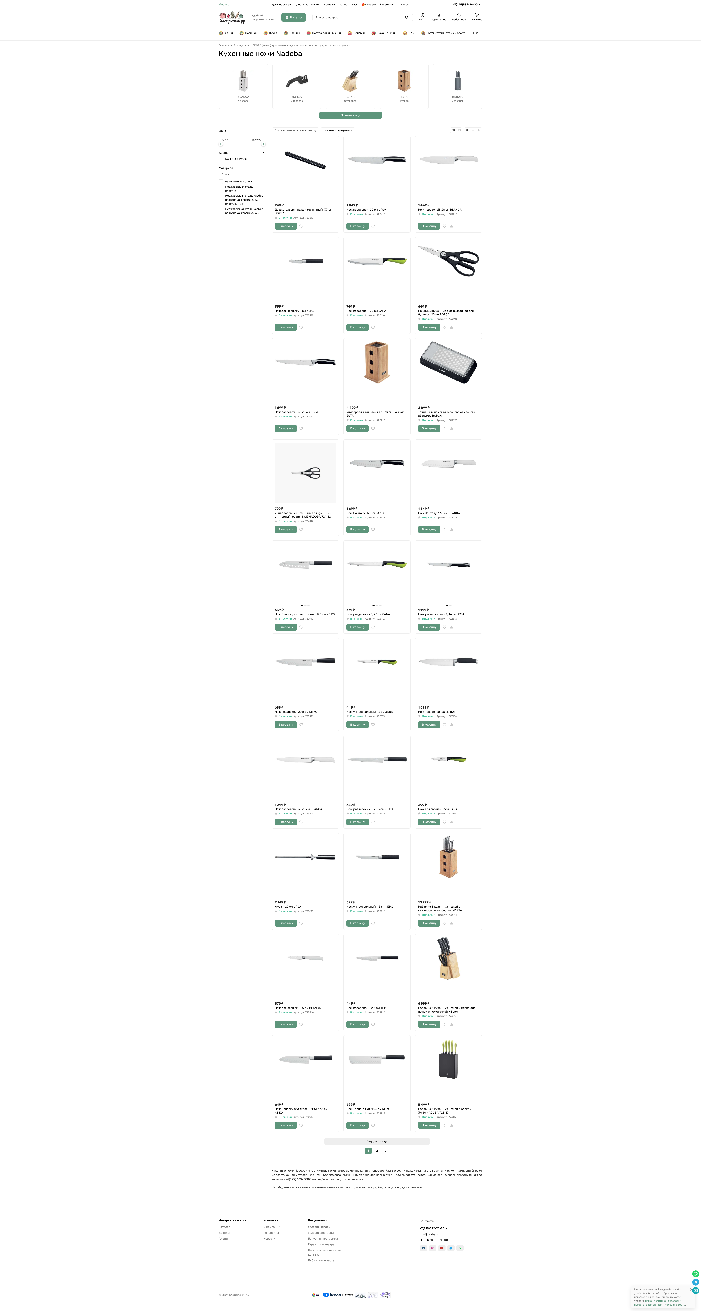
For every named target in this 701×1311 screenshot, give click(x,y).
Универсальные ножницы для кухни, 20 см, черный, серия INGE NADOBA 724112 (303, 514)
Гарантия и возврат (322, 1244)
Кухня (273, 33)
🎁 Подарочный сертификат (379, 4)
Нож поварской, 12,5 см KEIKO (367, 1008)
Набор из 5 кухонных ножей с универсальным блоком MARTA (440, 908)
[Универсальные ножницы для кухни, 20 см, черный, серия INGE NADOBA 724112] (305, 473)
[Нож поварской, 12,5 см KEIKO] (377, 967)
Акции (229, 33)
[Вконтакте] (423, 1248)
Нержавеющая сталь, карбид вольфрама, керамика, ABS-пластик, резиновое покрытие (244, 215)
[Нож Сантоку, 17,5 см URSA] (377, 473)
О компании (271, 1227)
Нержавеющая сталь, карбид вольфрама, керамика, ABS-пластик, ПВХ (244, 199)
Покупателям (317, 1220)
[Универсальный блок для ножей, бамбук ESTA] (377, 371)
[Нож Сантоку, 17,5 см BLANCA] (448, 473)
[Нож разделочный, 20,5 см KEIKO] (377, 769)
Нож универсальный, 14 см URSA (441, 614)
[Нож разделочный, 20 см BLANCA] (305, 769)
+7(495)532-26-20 (465, 4)
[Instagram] (432, 1248)
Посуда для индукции (326, 33)
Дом (411, 33)
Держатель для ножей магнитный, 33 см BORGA (303, 211)
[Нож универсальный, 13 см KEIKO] (377, 866)
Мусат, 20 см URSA (288, 906)
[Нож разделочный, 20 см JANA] (377, 574)
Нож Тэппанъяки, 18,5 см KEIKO (368, 1109)
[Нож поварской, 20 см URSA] (377, 169)
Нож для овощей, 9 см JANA (437, 809)
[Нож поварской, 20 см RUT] (448, 671)
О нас (343, 4)
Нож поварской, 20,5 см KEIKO (296, 711)
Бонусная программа (323, 1238)
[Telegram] (451, 1248)
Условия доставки (321, 1232)
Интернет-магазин (232, 1220)
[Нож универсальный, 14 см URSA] (448, 574)
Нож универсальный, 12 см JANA (369, 711)
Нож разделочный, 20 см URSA (296, 412)
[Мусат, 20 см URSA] (305, 866)
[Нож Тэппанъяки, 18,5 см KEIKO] (377, 1068)
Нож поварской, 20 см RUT (436, 711)
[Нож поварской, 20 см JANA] (377, 270)
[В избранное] (301, 226)
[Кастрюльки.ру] (232, 17)
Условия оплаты (319, 1227)
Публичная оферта (321, 1260)
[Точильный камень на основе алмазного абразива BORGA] (448, 371)
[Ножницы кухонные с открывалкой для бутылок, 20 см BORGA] (448, 270)
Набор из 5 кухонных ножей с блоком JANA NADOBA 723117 (444, 1110)
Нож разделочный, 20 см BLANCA (298, 809)
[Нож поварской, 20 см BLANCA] (448, 169)
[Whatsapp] (460, 1248)
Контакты (330, 4)
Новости (269, 1238)
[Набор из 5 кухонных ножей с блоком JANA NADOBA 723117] (448, 1068)
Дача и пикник (386, 33)
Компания (270, 1220)
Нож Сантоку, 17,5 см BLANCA (439, 513)
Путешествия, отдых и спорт (446, 33)
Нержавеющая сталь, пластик (239, 188)
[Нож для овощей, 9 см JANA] (448, 769)
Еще (475, 33)
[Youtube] (442, 1248)
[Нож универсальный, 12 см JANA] (377, 671)
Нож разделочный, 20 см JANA (368, 614)
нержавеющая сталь (238, 181)
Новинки (251, 33)
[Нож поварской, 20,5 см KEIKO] (305, 671)
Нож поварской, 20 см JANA (366, 311)
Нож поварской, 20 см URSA (366, 209)
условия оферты (675, 1304)
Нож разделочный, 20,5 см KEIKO (369, 809)
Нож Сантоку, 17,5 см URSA (365, 513)
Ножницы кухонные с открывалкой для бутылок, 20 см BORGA (446, 312)
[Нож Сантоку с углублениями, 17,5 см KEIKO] (305, 1068)
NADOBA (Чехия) (236, 159)
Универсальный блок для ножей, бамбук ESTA (375, 413)
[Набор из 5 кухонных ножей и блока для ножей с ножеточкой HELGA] (448, 967)
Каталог (224, 1227)
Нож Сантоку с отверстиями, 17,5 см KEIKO (305, 614)
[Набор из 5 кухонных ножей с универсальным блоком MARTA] (448, 866)
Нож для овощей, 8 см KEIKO (295, 311)
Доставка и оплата (308, 4)
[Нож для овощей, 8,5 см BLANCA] (305, 967)
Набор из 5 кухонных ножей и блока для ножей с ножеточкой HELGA (446, 1009)
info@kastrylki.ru (431, 1234)
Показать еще (350, 115)
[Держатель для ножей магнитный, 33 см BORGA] (305, 169)
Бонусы (405, 4)
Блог (354, 4)
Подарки (359, 33)
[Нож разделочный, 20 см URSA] (305, 371)
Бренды (295, 33)
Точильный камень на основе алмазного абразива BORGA (446, 413)
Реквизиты (271, 1232)
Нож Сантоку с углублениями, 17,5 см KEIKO (301, 1110)
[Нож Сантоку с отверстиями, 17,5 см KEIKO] (305, 574)
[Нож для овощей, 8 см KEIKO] (305, 270)
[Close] (691, 1289)
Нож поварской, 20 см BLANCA (440, 209)
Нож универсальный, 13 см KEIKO (369, 906)
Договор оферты (282, 4)
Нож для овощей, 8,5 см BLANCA (298, 1008)
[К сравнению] (308, 226)
